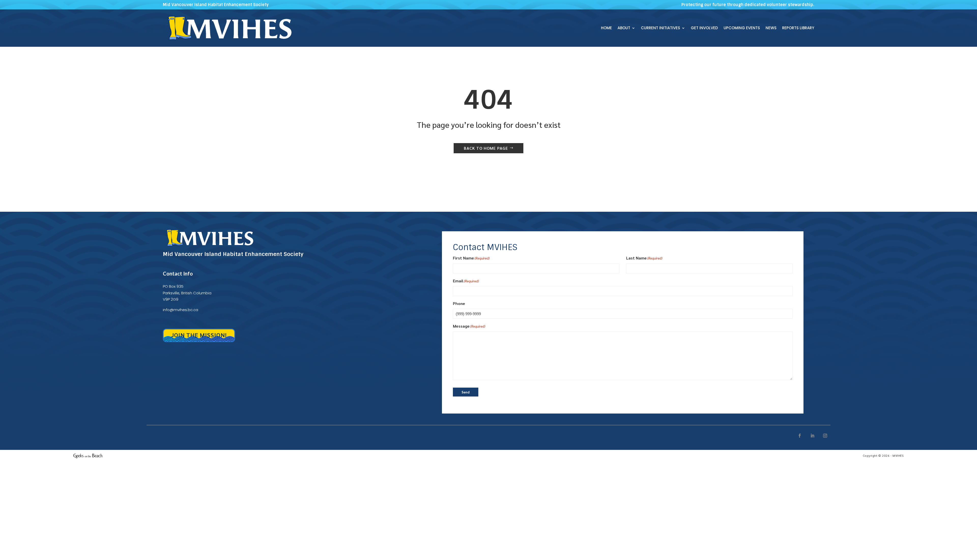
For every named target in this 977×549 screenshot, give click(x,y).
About (623, 28)
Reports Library (798, 28)
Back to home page (486, 148)
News (771, 28)
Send (465, 392)
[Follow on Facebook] (799, 435)
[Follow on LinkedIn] (812, 435)
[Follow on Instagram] (825, 435)
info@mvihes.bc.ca (180, 309)
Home (606, 28)
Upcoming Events (742, 28)
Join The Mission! (199, 335)
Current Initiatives (660, 28)
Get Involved (704, 28)
